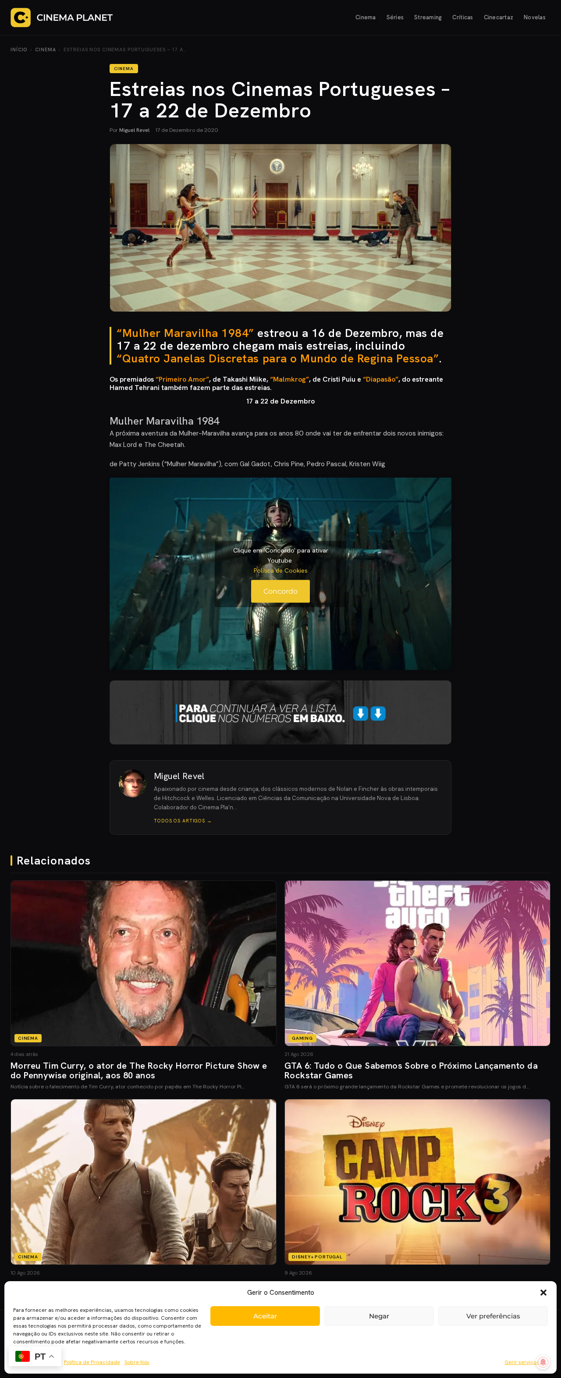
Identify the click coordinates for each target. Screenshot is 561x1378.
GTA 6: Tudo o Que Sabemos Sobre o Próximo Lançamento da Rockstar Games (411, 1070)
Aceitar (265, 1316)
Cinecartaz (499, 17)
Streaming (428, 17)
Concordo (280, 591)
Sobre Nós (136, 1362)
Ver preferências (493, 1316)
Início (19, 49)
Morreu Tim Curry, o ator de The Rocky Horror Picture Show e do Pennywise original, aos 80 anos (139, 1070)
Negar (379, 1316)
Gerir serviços (521, 1362)
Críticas (462, 17)
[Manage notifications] (543, 1362)
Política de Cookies (281, 570)
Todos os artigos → (183, 821)
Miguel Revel (134, 130)
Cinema (365, 17)
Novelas (535, 17)
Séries (395, 17)
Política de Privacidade (92, 1362)
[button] (543, 1292)
